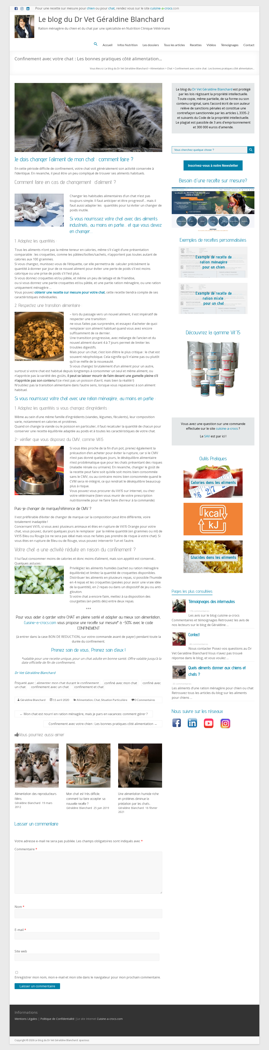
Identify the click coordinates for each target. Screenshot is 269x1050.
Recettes (196, 45)
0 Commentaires (145, 700)
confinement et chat (89, 687)
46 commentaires (198, 644)
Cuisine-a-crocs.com (40, 622)
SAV (207, 436)
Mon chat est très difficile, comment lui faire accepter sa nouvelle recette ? (85, 799)
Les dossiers (151, 45)
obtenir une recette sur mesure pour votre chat (69, 292)
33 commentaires (182, 683)
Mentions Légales (26, 1019)
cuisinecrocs (164, 8)
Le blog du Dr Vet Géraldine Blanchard (101, 19)
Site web (21, 951)
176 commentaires (199, 610)
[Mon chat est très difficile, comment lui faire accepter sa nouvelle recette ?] (88, 745)
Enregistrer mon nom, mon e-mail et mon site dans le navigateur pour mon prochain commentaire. (87, 977)
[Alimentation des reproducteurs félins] (37, 745)
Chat (97, 700)
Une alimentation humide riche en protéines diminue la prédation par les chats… (138, 799)
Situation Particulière (114, 700)
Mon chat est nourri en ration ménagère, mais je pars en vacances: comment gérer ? (84, 714)
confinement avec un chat (50, 687)
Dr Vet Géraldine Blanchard (35, 673)
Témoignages (229, 45)
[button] (96, 44)
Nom (19, 907)
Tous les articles (174, 45)
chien (91, 8)
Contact (248, 45)
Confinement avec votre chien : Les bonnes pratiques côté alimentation (103, 724)
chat (111, 8)
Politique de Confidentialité (57, 1019)
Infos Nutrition (127, 45)
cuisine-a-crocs (227, 428)
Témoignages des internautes (211, 601)
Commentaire (26, 849)
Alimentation (85, 700)
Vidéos (211, 45)
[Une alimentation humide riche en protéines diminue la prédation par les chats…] (140, 745)
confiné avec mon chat (120, 683)
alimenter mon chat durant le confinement (68, 683)
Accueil (107, 45)
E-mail (20, 930)
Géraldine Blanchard (32, 700)
